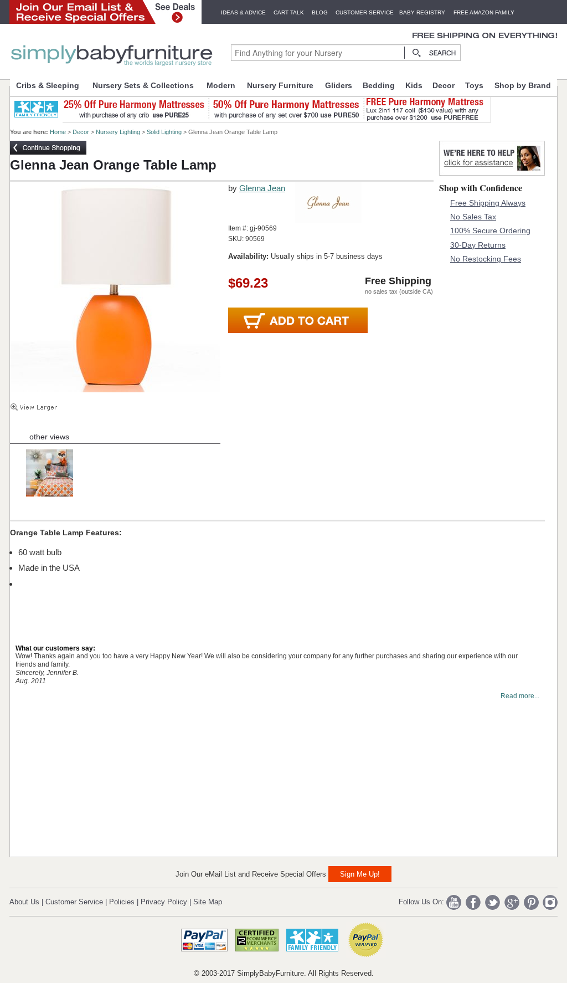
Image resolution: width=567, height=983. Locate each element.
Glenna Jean (262, 188)
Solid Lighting (164, 132)
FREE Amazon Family (483, 12)
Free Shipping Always (487, 202)
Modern (221, 85)
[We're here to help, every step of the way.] (492, 172)
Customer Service (365, 12)
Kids (413, 85)
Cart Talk (289, 12)
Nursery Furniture (280, 85)
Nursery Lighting (118, 132)
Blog (320, 12)
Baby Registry (422, 12)
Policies (122, 902)
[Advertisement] (93, 782)
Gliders (338, 85)
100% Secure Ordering (490, 230)
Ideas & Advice (243, 12)
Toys (474, 85)
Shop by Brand (522, 85)
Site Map (207, 902)
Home (58, 132)
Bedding (379, 85)
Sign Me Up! (360, 874)
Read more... (520, 696)
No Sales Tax (473, 216)
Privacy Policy (164, 902)
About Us (24, 902)
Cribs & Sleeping (47, 85)
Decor (443, 85)
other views (49, 436)
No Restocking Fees (485, 258)
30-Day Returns (478, 244)
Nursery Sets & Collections (143, 85)
